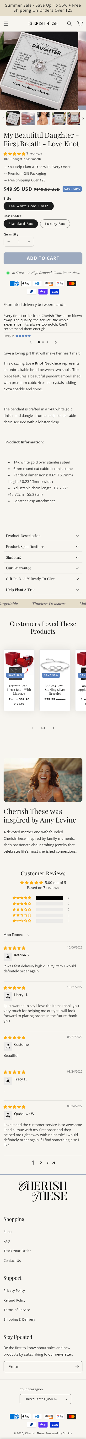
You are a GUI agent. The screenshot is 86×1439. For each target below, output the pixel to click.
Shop (8, 1231)
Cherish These (35, 1433)
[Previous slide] (30, 342)
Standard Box (21, 223)
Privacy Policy (14, 1290)
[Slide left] (3, 118)
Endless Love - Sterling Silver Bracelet (55, 689)
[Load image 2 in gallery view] (28, 118)
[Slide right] (83, 118)
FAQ (7, 1241)
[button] (69, 23)
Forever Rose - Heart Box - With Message (19, 689)
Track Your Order (17, 1250)
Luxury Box (55, 223)
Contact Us (12, 1260)
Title (7, 198)
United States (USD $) (41, 1399)
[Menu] (6, 23)
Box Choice (13, 216)
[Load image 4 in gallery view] (59, 118)
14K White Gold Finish (29, 206)
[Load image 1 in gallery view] (13, 118)
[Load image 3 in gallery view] (43, 118)
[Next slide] (55, 342)
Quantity (11, 234)
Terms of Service (17, 1310)
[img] (14, 948)
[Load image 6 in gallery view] (74, 118)
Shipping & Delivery (19, 1319)
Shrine (67, 1433)
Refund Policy (14, 1300)
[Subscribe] (77, 1366)
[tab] (39, 342)
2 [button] (41, 1162)
